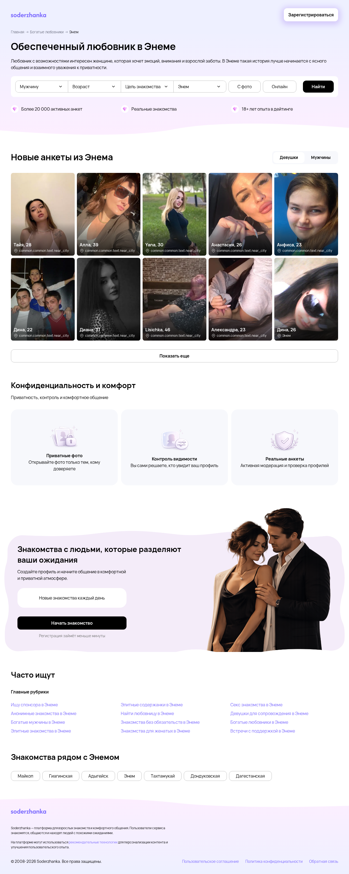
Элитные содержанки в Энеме (152, 705)
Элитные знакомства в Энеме (41, 731)
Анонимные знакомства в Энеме (43, 713)
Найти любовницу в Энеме (147, 713)
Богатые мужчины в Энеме (38, 722)
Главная (17, 31)
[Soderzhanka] (28, 15)
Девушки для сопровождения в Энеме (269, 713)
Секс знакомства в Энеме (256, 705)
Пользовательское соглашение (210, 861)
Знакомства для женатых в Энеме (155, 731)
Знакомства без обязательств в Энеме (160, 722)
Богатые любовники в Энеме (259, 722)
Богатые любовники (47, 31)
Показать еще (174, 356)
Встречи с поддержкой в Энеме (262, 731)
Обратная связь (323, 861)
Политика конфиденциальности (274, 861)
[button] (25, 776)
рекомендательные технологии (93, 842)
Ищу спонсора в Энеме (34, 705)
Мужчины (320, 157)
